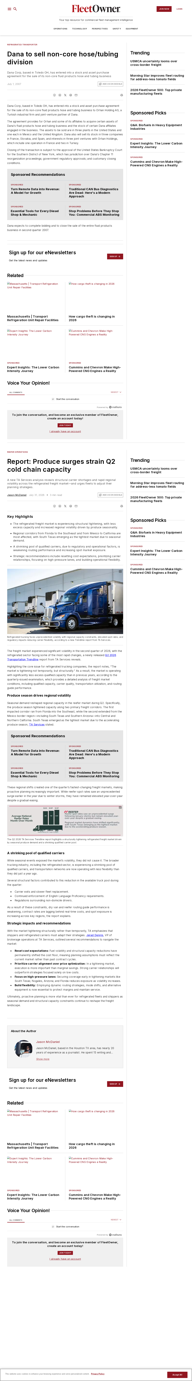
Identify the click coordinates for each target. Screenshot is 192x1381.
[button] (9, 9)
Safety (117, 29)
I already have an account (65, 437)
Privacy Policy (97, 1374)
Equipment (132, 29)
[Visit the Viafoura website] (115, 413)
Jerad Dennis (94, 953)
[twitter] (65, 95)
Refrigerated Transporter (22, 44)
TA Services (37, 736)
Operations (60, 29)
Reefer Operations (17, 458)
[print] (121, 95)
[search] (15, 9)
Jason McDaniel (17, 500)
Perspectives (100, 29)
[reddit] (70, 95)
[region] (65, 406)
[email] (76, 95)
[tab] (16, 398)
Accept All (177, 1375)
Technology (79, 29)
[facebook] (54, 95)
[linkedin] (59, 95)
